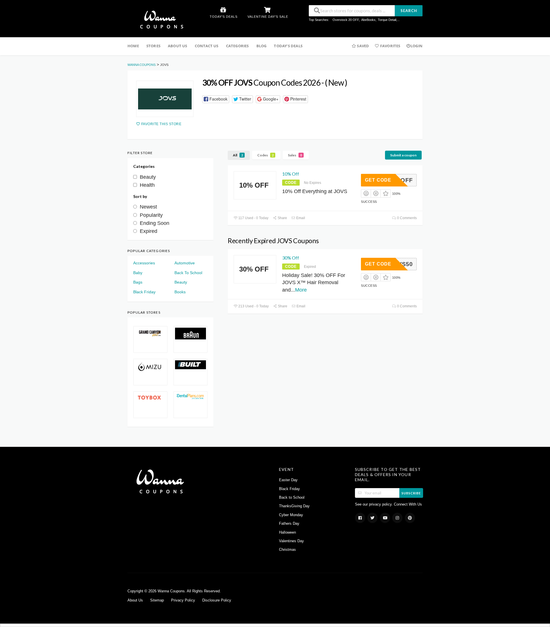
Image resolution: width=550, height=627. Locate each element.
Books (180, 292)
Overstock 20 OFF (346, 19)
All (238, 155)
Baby (137, 272)
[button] (215, 99)
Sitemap (157, 600)
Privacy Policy (183, 600)
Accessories (144, 263)
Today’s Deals (288, 45)
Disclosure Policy (216, 600)
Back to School (292, 498)
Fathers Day (289, 524)
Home (133, 45)
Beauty (180, 282)
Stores (153, 45)
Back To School (188, 272)
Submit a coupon (403, 155)
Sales (295, 155)
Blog (261, 45)
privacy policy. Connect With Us (395, 504)
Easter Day (288, 480)
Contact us (207, 45)
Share (282, 218)
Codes (265, 155)
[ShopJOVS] (165, 98)
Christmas (287, 550)
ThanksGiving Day (294, 506)
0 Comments (406, 218)
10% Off (290, 173)
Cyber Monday (291, 515)
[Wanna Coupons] (159, 19)
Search (408, 10)
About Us (177, 45)
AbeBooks (368, 19)
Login (416, 45)
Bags (137, 282)
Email (300, 218)
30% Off (290, 257)
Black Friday (144, 292)
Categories (237, 45)
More (301, 290)
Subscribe (411, 493)
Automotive (184, 263)
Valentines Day (291, 541)
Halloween (287, 532)
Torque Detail (387, 19)
